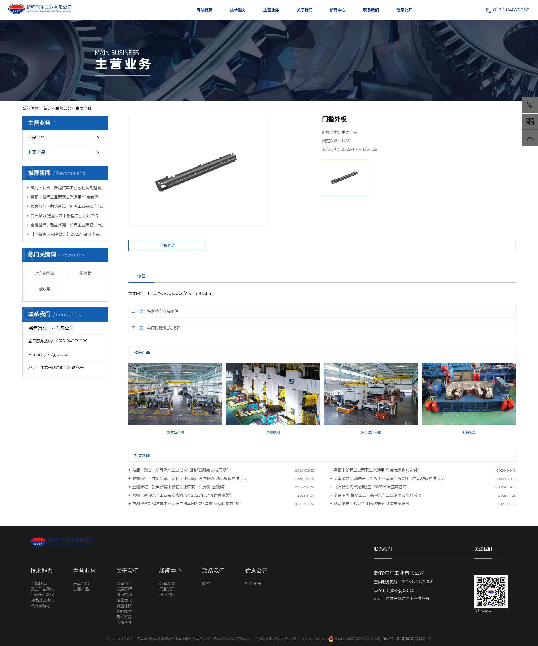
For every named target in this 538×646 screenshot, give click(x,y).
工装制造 (38, 583)
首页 (47, 108)
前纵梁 (45, 288)
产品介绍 (36, 137)
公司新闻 (167, 583)
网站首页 (204, 10)
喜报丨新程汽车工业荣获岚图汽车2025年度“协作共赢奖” (181, 495)
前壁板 (85, 273)
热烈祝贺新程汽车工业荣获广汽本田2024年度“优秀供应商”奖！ (187, 503)
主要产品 (83, 108)
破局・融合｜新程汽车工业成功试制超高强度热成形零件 (67, 187)
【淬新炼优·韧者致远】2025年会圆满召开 (67, 234)
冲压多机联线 (42, 594)
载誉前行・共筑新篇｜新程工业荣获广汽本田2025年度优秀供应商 (67, 206)
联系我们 (371, 10)
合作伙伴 (124, 622)
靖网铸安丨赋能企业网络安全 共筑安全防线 (371, 503)
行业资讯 (167, 589)
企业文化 (124, 600)
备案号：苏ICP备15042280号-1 (406, 638)
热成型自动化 (42, 600)
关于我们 (304, 10)
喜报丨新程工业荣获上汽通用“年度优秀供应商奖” (67, 197)
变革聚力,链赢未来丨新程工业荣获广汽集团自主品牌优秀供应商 (67, 215)
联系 (206, 583)
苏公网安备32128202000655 (356, 638)
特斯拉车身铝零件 (162, 311)
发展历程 (124, 589)
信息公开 (404, 10)
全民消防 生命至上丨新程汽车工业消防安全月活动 (377, 495)
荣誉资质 (124, 617)
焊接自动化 (40, 605)
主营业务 (271, 10)
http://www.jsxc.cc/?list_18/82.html (181, 293)
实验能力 (124, 611)
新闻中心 (337, 10)
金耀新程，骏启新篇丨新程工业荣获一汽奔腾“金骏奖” (67, 225)
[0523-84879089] (530, 105)
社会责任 (253, 583)
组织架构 (124, 594)
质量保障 (124, 605)
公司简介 (124, 583)
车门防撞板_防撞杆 (163, 327)
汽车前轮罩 (45, 273)
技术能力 (238, 10)
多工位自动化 (42, 589)
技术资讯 (167, 594)
